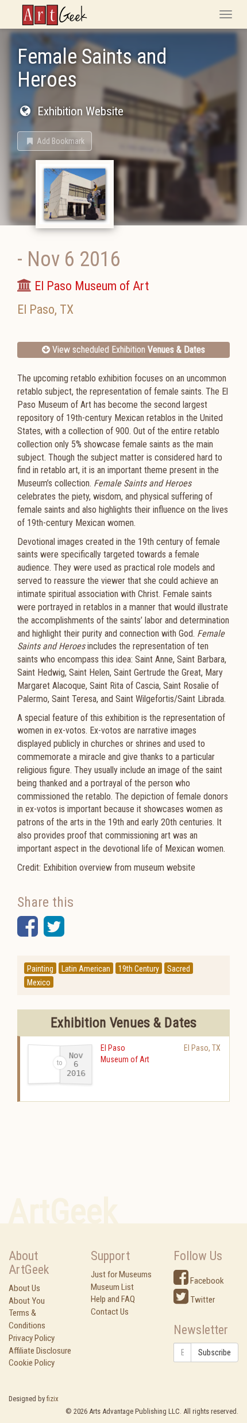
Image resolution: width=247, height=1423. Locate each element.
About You (27, 1301)
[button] (54, 141)
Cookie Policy (32, 1363)
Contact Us (110, 1312)
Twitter (201, 1300)
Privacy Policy (32, 1338)
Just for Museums (121, 1274)
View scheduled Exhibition (127, 349)
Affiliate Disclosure (40, 1351)
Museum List (112, 1287)
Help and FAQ (113, 1299)
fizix (53, 1398)
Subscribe (214, 1352)
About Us (24, 1288)
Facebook (206, 1281)
